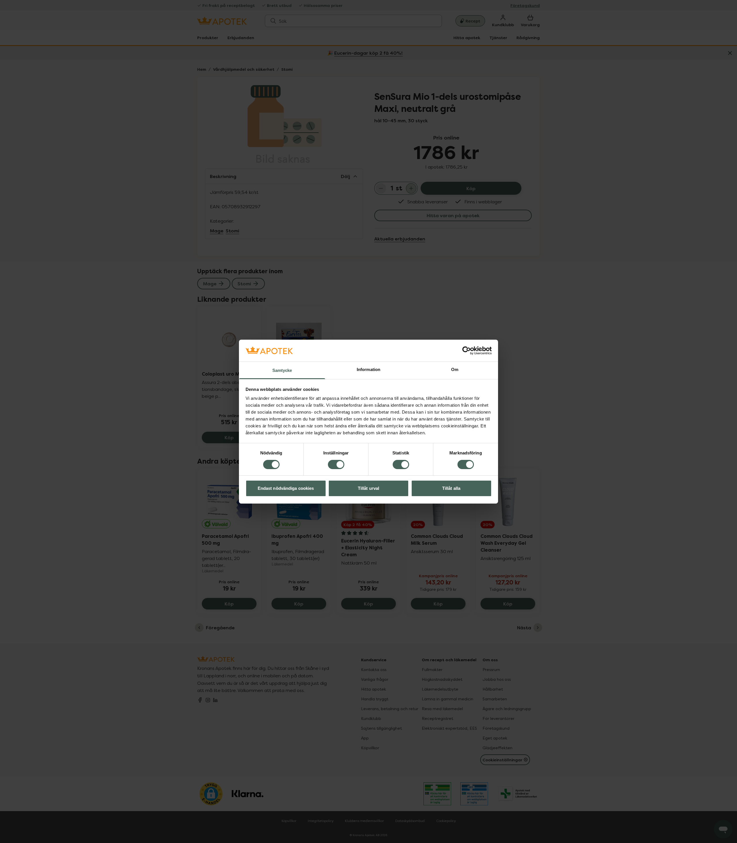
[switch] (336, 464)
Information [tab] (368, 369)
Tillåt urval (368, 488)
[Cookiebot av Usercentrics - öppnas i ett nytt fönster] (466, 350)
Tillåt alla (451, 488)
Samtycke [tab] (282, 370)
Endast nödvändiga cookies (286, 488)
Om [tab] (454, 369)
